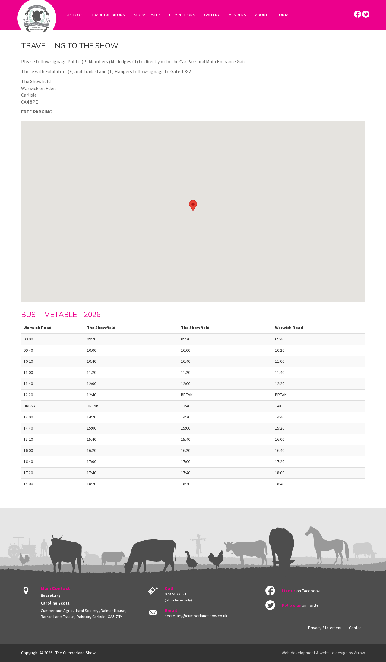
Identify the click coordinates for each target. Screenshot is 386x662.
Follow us (291, 605)
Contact (356, 627)
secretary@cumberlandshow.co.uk (196, 615)
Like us (289, 590)
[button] (193, 205)
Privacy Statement (325, 627)
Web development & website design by (323, 652)
